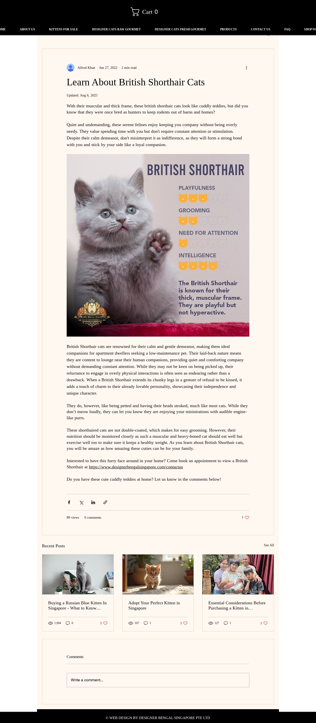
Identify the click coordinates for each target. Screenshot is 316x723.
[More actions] (246, 68)
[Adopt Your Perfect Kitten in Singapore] (158, 574)
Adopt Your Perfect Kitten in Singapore (154, 605)
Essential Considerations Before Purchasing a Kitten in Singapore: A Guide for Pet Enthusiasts (237, 605)
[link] (146, 11)
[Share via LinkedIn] (93, 502)
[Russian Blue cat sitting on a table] (78, 574)
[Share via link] (105, 502)
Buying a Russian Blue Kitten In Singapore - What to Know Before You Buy (77, 605)
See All (269, 545)
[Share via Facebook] (69, 502)
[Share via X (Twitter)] (81, 502)
